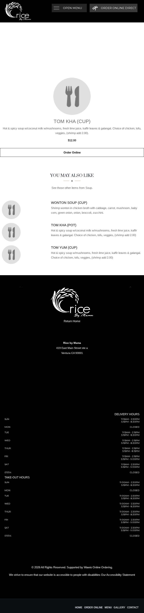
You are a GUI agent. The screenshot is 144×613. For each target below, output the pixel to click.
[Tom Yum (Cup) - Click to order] (12, 254)
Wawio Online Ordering (98, 567)
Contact (133, 607)
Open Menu (72, 8)
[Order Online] (72, 96)
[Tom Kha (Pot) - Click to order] (12, 232)
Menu (108, 607)
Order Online (72, 152)
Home (78, 607)
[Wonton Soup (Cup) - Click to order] (12, 209)
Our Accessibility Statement (118, 574)
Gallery (119, 607)
